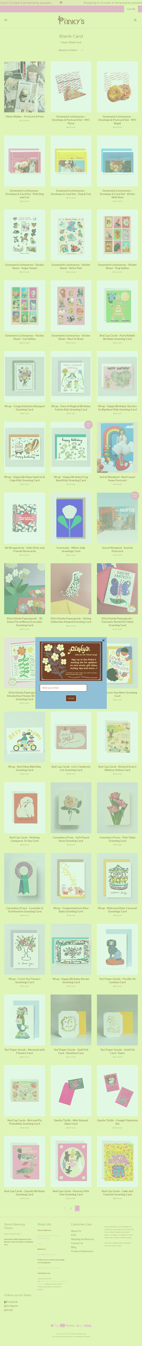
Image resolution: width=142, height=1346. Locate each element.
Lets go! (71, 698)
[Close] (103, 640)
